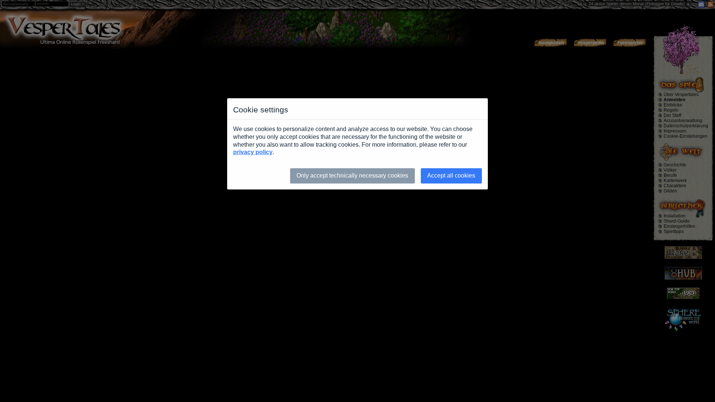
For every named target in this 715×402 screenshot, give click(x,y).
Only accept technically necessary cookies (352, 175)
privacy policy (253, 152)
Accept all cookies (451, 175)
